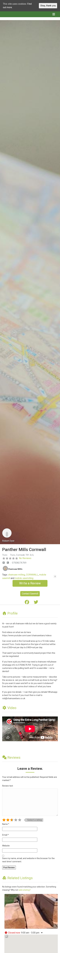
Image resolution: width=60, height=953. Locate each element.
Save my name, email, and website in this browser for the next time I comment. (28, 860)
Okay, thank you (48, 5)
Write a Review (30, 583)
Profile (12, 613)
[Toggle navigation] (54, 14)
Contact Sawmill (30, 593)
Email (5, 835)
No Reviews (25, 558)
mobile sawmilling (24, 578)
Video (11, 708)
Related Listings (20, 878)
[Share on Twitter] (36, 603)
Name (5, 824)
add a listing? (25, 890)
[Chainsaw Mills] (5, 568)
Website (6, 845)
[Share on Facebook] (27, 603)
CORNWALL (32, 574)
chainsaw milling (16, 574)
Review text (7, 786)
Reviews (13, 757)
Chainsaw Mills (15, 569)
